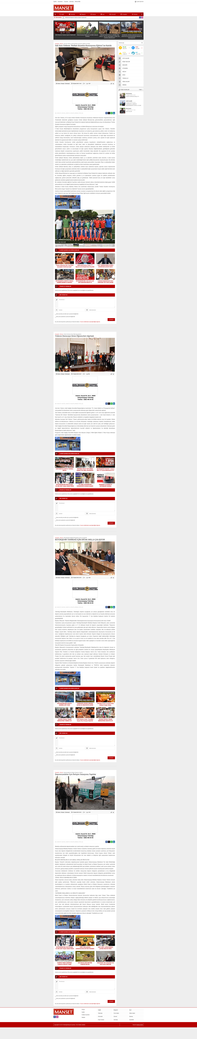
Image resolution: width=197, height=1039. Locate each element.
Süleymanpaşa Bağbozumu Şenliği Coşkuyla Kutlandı (78, 17)
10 (112, 245)
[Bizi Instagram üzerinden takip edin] (142, 17)
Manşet (62, 83)
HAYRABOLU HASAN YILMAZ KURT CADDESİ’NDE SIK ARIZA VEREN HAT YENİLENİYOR (132, 36)
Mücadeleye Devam (130, 111)
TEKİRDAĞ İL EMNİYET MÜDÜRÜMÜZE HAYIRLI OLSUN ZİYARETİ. (133, 98)
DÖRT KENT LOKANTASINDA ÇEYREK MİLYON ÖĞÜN (105, 947)
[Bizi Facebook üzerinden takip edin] (140, 17)
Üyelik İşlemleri (140, 1)
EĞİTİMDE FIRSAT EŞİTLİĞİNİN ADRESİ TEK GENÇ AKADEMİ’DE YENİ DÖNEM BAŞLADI (85, 470)
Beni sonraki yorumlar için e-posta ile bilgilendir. (67, 314)
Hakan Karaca (129, 108)
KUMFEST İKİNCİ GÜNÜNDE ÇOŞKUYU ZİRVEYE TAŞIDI (64, 963)
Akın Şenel (128, 101)
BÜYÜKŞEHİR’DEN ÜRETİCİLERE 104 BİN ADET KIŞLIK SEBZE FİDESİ (64, 485)
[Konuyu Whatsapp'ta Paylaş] (111, 113)
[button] (58, 245)
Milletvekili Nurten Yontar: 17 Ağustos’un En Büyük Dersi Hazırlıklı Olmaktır (85, 266)
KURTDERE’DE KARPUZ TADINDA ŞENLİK (64, 469)
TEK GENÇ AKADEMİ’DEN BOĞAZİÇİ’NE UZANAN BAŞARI (85, 485)
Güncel (61, 43)
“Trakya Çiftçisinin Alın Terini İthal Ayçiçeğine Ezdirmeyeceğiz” (64, 266)
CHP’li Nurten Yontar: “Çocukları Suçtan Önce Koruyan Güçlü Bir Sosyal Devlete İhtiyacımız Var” (85, 720)
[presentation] (63, 17)
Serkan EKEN (140, 1024)
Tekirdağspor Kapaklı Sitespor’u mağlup (67, 242)
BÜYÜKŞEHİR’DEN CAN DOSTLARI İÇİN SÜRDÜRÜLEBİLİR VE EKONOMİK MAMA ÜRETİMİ (85, 282)
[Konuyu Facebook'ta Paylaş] (106, 113)
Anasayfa (57, 43)
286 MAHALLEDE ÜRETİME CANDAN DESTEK (85, 963)
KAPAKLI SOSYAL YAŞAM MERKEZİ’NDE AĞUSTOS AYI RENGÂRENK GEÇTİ (105, 720)
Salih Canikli (129, 93)
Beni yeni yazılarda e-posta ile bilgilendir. (65, 316)
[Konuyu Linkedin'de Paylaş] (114, 113)
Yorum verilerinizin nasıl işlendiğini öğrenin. (90, 321)
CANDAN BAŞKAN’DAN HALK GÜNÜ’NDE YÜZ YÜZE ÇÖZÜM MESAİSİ (105, 282)
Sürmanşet (67, 83)
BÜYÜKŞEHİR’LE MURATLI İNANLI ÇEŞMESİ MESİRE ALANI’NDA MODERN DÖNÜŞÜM (64, 282)
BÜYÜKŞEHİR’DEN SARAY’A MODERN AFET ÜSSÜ (64, 704)
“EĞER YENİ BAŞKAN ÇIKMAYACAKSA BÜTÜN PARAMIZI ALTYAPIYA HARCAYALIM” (85, 948)
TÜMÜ (140, 89)
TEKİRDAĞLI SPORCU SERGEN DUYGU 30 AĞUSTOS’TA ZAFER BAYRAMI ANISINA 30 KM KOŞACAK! (109, 36)
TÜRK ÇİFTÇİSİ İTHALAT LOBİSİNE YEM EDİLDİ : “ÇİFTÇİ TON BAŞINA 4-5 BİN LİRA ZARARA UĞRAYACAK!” (87, 36)
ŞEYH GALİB (129, 104)
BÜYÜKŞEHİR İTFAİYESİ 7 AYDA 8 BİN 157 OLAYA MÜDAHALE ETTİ (105, 469)
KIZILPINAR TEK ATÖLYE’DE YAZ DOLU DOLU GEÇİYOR (105, 963)
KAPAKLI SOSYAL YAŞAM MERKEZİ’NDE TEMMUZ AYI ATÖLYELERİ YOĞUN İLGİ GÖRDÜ (64, 720)
